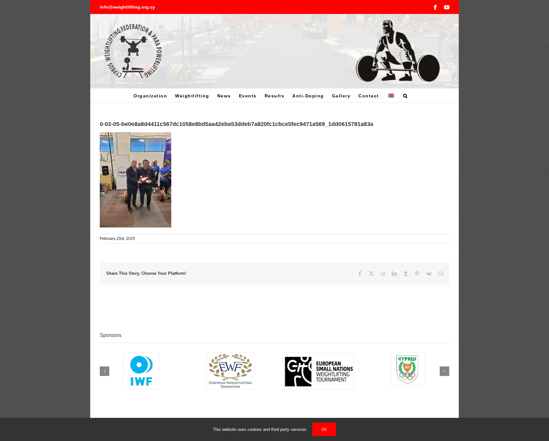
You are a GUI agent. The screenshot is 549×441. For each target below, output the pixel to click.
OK (324, 429)
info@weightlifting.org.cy (127, 7)
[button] (405, 95)
